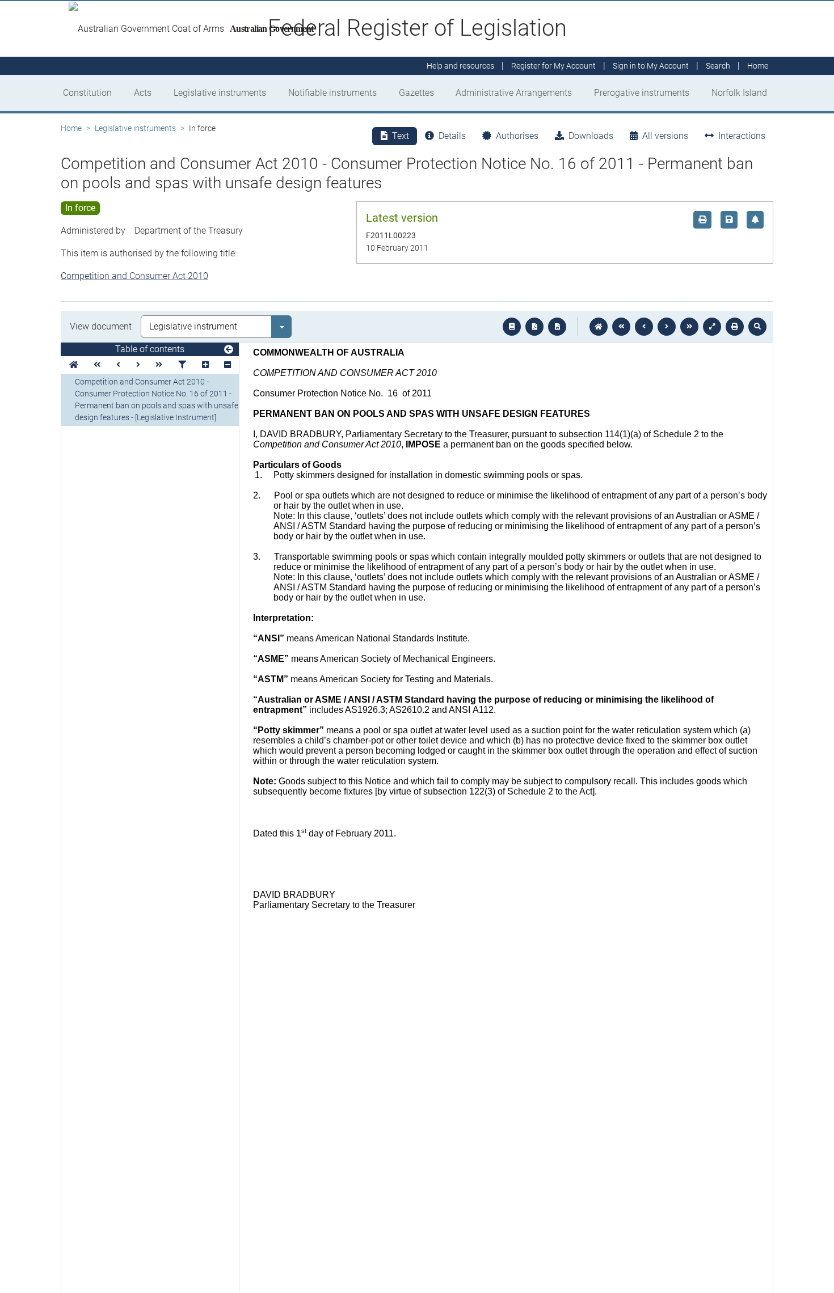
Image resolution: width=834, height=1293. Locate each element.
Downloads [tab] (590, 135)
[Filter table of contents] (182, 365)
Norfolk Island (739, 92)
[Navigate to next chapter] (689, 327)
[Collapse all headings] (227, 365)
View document (101, 326)
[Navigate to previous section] (644, 327)
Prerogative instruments (641, 92)
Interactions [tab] (741, 135)
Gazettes (416, 92)
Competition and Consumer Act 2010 (134, 276)
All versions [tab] (665, 135)
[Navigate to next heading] (138, 365)
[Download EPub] (512, 327)
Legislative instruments (220, 92)
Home (71, 128)
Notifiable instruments (332, 92)
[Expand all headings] (205, 365)
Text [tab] (400, 135)
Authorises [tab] (517, 135)
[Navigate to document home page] (73, 365)
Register (553, 65)
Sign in (651, 65)
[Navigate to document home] (598, 327)
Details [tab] (452, 135)
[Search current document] (757, 327)
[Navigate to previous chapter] (621, 327)
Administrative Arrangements (514, 92)
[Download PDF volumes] (534, 327)
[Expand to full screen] (712, 327)
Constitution (87, 92)
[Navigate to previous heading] (118, 365)
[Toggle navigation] (229, 350)
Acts (142, 92)
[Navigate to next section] (667, 327)
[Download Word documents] (557, 327)
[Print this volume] (735, 327)
